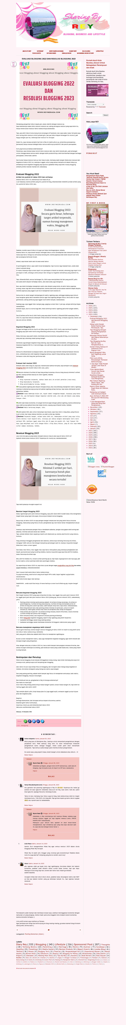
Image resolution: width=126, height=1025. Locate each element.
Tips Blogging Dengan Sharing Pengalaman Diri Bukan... (98, 331)
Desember (94, 316)
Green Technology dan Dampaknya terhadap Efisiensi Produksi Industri (97, 272)
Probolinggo (84, 958)
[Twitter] (33, 721)
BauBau (19, 958)
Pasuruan (49, 962)
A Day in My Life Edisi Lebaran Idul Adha (97, 187)
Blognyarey (92, 269)
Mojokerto (41, 962)
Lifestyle (99, 51)
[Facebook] (29, 721)
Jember (25, 962)
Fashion (43, 958)
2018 (91, 437)
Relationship (87, 953)
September (94, 411)
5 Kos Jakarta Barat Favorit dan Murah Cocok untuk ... (97, 371)
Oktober (93, 409)
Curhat (18, 962)
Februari (93, 426)
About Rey (27, 51)
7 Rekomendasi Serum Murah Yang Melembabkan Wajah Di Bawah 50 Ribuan (97, 282)
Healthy (20, 949)
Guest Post (48, 960)
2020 (91, 433)
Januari (93, 428)
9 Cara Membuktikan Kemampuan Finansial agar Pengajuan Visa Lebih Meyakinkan (97, 249)
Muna (35, 964)
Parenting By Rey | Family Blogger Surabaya (97, 244)
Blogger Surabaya (71, 958)
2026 (91, 306)
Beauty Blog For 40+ (95, 279)
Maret (92, 424)
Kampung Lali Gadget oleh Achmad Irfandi (98, 393)
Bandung (78, 962)
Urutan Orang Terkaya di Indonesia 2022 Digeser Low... (99, 348)
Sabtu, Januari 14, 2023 (39, 843)
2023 (91, 312)
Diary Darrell (101, 953)
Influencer (45, 953)
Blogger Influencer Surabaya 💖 (27, 968)
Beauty (56, 953)
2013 (91, 448)
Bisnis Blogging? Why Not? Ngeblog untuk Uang (98, 354)
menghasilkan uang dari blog (65, 565)
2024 (91, 310)
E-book (30, 960)
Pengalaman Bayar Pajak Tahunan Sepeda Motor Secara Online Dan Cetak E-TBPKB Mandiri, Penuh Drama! (97, 178)
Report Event (83, 949)
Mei (91, 420)
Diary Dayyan (101, 956)
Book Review (87, 956)
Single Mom (66, 53)
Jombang (19, 964)
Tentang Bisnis (29, 947)
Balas (26, 755)
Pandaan (95, 958)
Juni (92, 418)
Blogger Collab (96, 962)
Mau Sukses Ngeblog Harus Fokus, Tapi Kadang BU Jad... (97, 382)
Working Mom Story (85, 53)
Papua (41, 964)
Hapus (30, 755)
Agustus (93, 414)
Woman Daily (93, 288)
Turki (100, 964)
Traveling (33, 949)
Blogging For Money (70, 953)
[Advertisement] (63, 992)
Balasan (29, 759)
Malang (57, 960)
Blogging (86, 51)
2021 (91, 431)
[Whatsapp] (25, 721)
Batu (28, 958)
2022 (91, 314)
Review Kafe (61, 964)
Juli (91, 416)
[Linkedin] (38, 721)
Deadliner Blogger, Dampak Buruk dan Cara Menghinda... (97, 376)
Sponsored (51, 53)
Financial (57, 951)
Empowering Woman (92, 951)
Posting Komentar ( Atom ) (34, 934)
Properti (19, 956)
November (94, 407)
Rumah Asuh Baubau (61, 962)
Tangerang (91, 960)
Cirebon (105, 960)
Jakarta (52, 958)
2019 (91, 435)
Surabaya (100, 947)
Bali (99, 960)
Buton (35, 958)
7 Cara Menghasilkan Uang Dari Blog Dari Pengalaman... (97, 403)
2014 (91, 445)
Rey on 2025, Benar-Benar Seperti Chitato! (95, 191)
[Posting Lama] (80, 930)
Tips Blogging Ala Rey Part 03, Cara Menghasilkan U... (98, 343)
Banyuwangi (20, 960)
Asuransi (74, 956)
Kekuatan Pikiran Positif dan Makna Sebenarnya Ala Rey (99, 337)
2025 (91, 308)
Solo (71, 962)
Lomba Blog (100, 949)
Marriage (63, 947)
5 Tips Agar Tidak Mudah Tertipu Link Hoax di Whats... (99, 365)
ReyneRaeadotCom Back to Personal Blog (96, 183)
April (92, 422)
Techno (19, 951)
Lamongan (27, 964)
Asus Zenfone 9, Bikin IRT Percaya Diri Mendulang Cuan (99, 397)
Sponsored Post (83, 944)
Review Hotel (31, 953)
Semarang (70, 964)
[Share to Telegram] (42, 721)
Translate (102, 107)
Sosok (87, 964)
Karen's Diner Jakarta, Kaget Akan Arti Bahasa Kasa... (99, 388)
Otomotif (81, 960)
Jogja (60, 958)
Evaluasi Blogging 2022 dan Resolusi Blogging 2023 (99, 320)
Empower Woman (56, 51)
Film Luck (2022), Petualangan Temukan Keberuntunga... (98, 359)
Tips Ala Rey (62, 956)
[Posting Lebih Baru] (17, 930)
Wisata (31, 951)
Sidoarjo (104, 958)
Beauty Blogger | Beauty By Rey (97, 257)
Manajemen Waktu (69, 960)
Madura (32, 962)
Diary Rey (73, 51)
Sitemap (40, 51)
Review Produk (66, 949)
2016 (91, 441)
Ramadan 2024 (50, 964)
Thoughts (36, 53)
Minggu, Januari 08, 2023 (51, 763)
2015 (91, 443)
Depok (105, 962)
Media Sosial (48, 949)
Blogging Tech (43, 951)
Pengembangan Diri (73, 951)
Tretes (94, 964)
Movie (76, 947)
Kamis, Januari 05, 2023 (43, 738)
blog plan (27, 618)
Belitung (86, 962)
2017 (91, 439)
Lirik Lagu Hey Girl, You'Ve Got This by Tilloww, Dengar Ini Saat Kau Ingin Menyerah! (97, 292)
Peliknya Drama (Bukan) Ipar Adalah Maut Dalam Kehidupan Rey (96, 195)
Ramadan (30, 956)
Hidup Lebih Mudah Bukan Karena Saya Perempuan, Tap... (97, 326)
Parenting (47, 947)
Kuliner (87, 947)
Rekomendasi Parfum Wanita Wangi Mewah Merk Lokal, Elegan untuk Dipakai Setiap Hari (97, 262)
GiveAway (38, 960)
